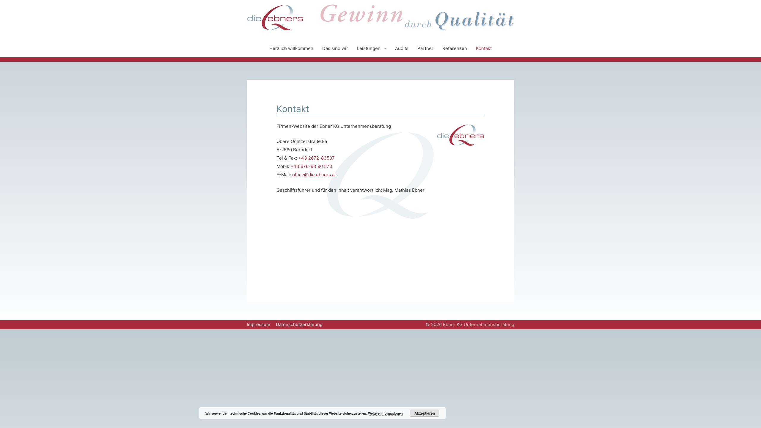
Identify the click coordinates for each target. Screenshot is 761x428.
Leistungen (368, 48)
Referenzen (454, 48)
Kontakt (484, 48)
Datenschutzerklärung (299, 324)
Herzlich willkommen (291, 48)
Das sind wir (335, 48)
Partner (425, 48)
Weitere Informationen (385, 413)
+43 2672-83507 (316, 158)
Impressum (258, 324)
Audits (401, 48)
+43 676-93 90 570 (311, 166)
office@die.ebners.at (314, 174)
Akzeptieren (424, 413)
